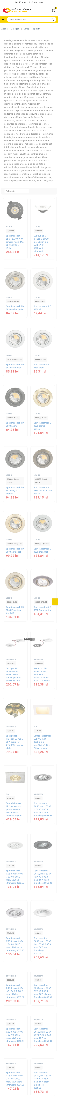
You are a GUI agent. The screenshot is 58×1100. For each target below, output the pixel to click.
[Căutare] (52, 19)
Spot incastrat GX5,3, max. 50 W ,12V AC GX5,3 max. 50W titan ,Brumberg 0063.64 (15, 1082)
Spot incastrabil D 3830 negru (15, 424)
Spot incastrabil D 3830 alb (42, 308)
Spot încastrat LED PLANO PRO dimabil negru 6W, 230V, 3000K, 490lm (15, 242)
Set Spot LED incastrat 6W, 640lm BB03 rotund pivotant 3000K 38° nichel (42, 674)
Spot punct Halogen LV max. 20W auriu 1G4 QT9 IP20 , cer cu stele (14, 742)
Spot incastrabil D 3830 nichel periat (15, 308)
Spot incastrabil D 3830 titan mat (42, 550)
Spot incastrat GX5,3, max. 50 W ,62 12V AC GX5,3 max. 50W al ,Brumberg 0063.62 (15, 1014)
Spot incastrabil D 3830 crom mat (15, 366)
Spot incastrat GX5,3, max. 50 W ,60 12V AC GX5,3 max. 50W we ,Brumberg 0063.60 (42, 946)
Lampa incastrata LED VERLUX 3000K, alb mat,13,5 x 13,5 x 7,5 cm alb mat (42, 742)
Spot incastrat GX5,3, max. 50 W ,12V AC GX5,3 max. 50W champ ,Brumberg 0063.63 (43, 1014)
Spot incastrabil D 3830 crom (42, 366)
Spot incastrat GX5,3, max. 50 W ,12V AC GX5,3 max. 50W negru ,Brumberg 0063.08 (43, 876)
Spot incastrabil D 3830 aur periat (15, 550)
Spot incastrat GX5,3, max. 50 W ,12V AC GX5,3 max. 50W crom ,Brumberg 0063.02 (43, 809)
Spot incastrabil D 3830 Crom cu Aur (42, 609)
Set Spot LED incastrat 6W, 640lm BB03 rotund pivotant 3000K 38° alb (13, 674)
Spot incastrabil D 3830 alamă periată (42, 425)
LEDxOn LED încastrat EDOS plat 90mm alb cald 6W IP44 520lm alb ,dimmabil (41, 243)
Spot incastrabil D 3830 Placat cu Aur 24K (15, 610)
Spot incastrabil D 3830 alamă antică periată (43, 490)
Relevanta (17, 191)
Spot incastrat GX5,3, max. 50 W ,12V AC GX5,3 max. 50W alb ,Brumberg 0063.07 (15, 876)
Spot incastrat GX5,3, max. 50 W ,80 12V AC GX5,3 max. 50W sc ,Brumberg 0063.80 (43, 1082)
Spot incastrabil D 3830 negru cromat (15, 490)
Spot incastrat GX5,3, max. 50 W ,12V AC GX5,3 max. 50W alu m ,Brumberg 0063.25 (15, 944)
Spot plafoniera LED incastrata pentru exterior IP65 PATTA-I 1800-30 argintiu (14, 809)
